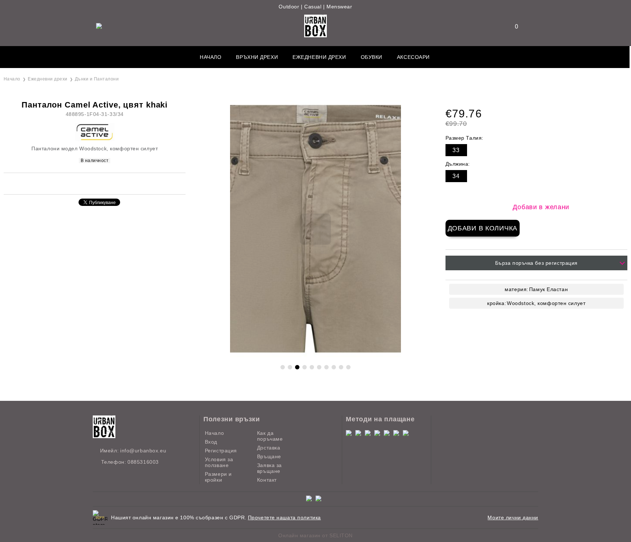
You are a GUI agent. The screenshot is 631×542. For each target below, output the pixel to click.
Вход (211, 442)
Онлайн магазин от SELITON (315, 535)
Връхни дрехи (257, 57)
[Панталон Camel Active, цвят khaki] (315, 355)
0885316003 (143, 462)
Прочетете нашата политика (284, 517)
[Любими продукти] (512, 26)
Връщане (269, 456)
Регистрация (221, 450)
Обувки (371, 57)
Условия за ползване (219, 462)
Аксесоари (413, 57)
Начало (210, 57)
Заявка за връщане (269, 468)
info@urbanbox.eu (143, 450)
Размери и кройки (218, 477)
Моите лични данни (512, 517)
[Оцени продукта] (102, 183)
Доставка (268, 448)
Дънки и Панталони (97, 79)
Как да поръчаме (270, 436)
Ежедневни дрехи (319, 57)
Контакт (267, 480)
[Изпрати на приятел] (80, 183)
